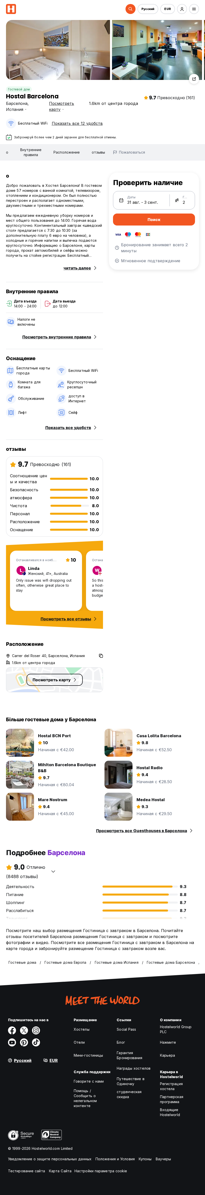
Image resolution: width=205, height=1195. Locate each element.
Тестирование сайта (26, 1171)
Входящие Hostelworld (170, 1112)
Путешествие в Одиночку (130, 1081)
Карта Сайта (60, 1171)
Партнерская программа (171, 1099)
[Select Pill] (131, 9)
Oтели (79, 1042)
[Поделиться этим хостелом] (194, 79)
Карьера (167, 1055)
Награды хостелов (133, 1068)
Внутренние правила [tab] (31, 152)
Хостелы (82, 1029)
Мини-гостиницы (88, 1055)
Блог (121, 1042)
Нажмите (168, 1042)
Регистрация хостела (171, 1086)
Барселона (17, 103)
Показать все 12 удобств (77, 123)
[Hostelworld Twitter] (24, 1030)
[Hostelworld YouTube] (12, 1042)
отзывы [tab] (98, 152)
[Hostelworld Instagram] (36, 1030)
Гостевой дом (19, 89)
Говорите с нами (89, 1081)
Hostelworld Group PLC (176, 1029)
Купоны (145, 1159)
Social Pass (126, 1029)
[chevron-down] (53, 871)
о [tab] (7, 152)
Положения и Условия (115, 1159)
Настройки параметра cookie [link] (100, 1171)
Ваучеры (163, 1159)
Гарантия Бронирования (129, 1055)
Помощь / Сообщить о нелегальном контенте (85, 1098)
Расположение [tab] (67, 152)
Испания (14, 109)
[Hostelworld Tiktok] (36, 1042)
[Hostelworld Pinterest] (24, 1042)
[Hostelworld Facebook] (12, 1030)
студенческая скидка (129, 1094)
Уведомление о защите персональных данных (50, 1159)
